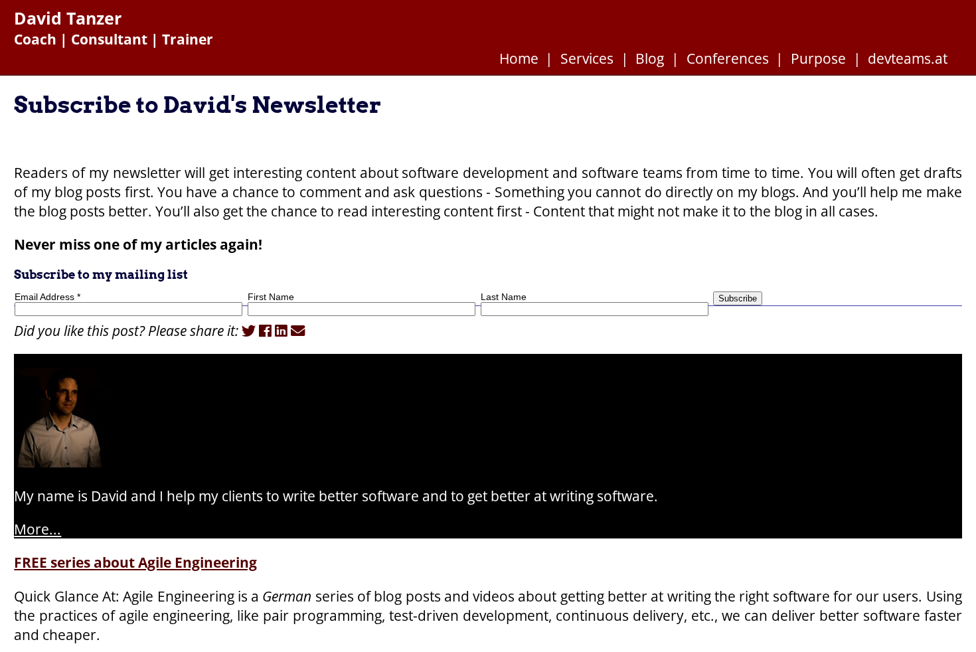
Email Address (47, 296)
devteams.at (907, 58)
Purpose (818, 58)
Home (518, 58)
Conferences (728, 58)
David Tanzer (68, 18)
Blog (649, 58)
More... (37, 528)
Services (586, 58)
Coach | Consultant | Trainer (113, 38)
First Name (271, 296)
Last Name (504, 296)
